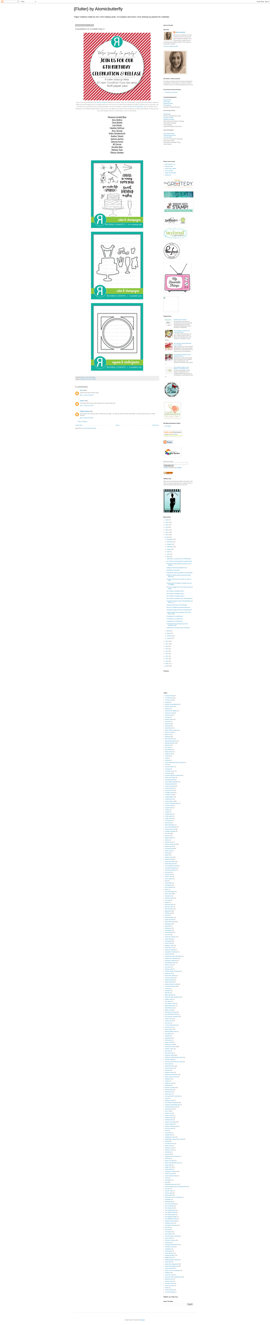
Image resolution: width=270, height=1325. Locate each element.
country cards (169, 805)
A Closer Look (169, 700)
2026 (167, 520)
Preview (165, 467)
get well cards (169, 906)
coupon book (169, 807)
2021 (167, 532)
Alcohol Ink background (172, 704)
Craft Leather (169, 816)
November (170, 542)
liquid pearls (168, 973)
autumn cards (169, 719)
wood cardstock (169, 1290)
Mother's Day (169, 1010)
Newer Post (79, 425)
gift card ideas (169, 909)
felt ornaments (169, 887)
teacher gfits (168, 1193)
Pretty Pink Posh (169, 1066)
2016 (167, 646)
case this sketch (169, 766)
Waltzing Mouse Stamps (172, 1259)
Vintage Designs (170, 1255)
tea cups (167, 1188)
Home (117, 425)
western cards (169, 1281)
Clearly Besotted (170, 779)
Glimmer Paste (169, 917)
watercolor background (171, 1264)
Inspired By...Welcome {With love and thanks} (179, 572)
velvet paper (168, 1251)
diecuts (167, 835)
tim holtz (167, 1227)
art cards (167, 717)
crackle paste (169, 814)
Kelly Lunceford (180, 32)
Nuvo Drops (168, 1029)
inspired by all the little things (173, 956)
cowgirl (167, 812)
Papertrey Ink (167, 100)
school (167, 1098)
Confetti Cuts (83, 379)
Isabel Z (82, 400)
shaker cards (168, 1115)
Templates (168, 1199)
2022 (167, 530)
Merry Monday (169, 995)
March (169, 633)
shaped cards (169, 1117)
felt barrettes (168, 883)
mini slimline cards (170, 1003)
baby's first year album (171, 730)
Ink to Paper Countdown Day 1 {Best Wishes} (179, 598)
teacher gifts (168, 1195)
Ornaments (168, 1040)
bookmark (168, 745)
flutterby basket (169, 898)
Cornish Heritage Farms (172, 803)
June (168, 554)
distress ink (168, 842)
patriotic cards (169, 1049)
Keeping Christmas (170, 960)
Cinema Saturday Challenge (173, 775)
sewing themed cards (171, 1107)
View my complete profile (170, 46)
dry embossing (169, 848)
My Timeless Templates (171, 1016)
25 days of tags (169, 695)
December (170, 539)
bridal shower (169, 751)
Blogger (142, 1320)
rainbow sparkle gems (171, 1074)
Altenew (167, 708)
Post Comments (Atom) (89, 428)
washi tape (168, 1262)
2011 (167, 658)
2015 (167, 649)
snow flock (168, 1132)
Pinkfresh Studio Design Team (173, 1057)
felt (166, 881)
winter (167, 1287)
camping (167, 760)
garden (167, 902)
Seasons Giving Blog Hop (172, 1105)
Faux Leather (169, 878)
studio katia (168, 1165)
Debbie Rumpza (84, 411)
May (168, 556)
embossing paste (170, 863)
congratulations (169, 797)
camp (166, 758)
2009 (167, 663)
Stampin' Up (168, 1148)
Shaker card (168, 1113)
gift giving (168, 911)
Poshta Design (169, 1059)
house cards (168, 943)
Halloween (168, 928)
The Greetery (167, 105)
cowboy (167, 810)
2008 (167, 666)
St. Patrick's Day (169, 1143)
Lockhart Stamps (170, 978)
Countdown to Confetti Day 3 (175, 616)
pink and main (169, 1053)
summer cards (169, 1173)
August (169, 549)
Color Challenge (170, 786)
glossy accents (169, 919)
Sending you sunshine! (173, 570)
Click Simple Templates (171, 782)
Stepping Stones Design (172, 1156)
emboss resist (169, 857)
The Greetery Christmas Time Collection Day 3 (182, 355)
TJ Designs (168, 1232)
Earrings (167, 853)
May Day (167, 993)
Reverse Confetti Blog (136, 106)
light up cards (169, 969)
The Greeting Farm (170, 1210)
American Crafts (169, 713)
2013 (167, 653)
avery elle (168, 721)
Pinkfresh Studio (168, 103)
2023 (167, 527)
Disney (167, 840)
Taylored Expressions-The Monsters (177, 605)
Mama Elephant (169, 980)
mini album (168, 1001)
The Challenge (169, 1206)
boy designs (168, 749)
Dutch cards (168, 851)
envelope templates (170, 868)
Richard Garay (169, 1089)
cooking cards (169, 799)
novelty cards (169, 1027)
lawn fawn (168, 967)
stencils (167, 1154)
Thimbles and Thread (171, 92)
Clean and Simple (170, 777)
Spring (167, 1141)
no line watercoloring (171, 1025)
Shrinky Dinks (169, 1120)
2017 (167, 644)
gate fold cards (169, 904)
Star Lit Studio (169, 170)
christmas (168, 773)
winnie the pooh (169, 1285)
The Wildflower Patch (171, 1219)
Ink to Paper (166, 101)
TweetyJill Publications (171, 1244)
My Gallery (168, 426)
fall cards (167, 872)
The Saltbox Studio (170, 1212)
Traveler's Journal (170, 1240)
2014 (167, 651)
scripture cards (169, 1100)
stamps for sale (169, 1150)
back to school (169, 732)
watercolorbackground (171, 1266)
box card (167, 747)
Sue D (81, 390)
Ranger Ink (168, 1079)
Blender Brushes (170, 743)
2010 (167, 661)
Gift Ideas (167, 913)
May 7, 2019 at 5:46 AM (86, 395)
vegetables (168, 1249)
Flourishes (168, 896)
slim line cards (169, 1128)
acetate (167, 702)
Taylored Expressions (169, 135)
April (168, 631)
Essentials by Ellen (170, 870)
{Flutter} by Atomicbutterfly (98, 9)
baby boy (167, 724)
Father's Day (168, 876)
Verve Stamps (169, 1253)
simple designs (169, 1124)
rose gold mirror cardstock (172, 1096)
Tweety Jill (168, 175)
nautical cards (169, 1020)
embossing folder (170, 861)
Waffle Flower (169, 1257)
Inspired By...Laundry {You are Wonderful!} (179, 559)
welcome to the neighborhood (173, 1277)
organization (168, 1038)
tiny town (167, 1229)
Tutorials (167, 1242)
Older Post (156, 425)
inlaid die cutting (169, 950)
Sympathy (168, 1180)
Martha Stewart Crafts (171, 984)
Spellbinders (167, 114)
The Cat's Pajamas (170, 1204)
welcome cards (169, 1275)
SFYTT (167, 1111)
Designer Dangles (170, 831)
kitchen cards (169, 965)
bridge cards (168, 754)
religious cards (169, 1083)
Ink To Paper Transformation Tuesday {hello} (179, 561)
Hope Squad (168, 939)
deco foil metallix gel (171, 827)
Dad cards (168, 823)
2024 (167, 525)
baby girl (167, 726)
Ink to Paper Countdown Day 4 (175, 591)
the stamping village (171, 1216)
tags (166, 1182)
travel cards (168, 1238)
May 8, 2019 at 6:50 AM (86, 418)
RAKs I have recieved (171, 1077)
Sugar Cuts (168, 1167)
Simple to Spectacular (171, 1126)
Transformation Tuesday (172, 1236)
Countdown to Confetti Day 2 (175, 619)
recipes (167, 1081)
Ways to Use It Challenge (172, 1270)
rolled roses (168, 1094)
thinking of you (169, 1223)
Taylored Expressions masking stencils (176, 1186)
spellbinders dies (170, 1137)
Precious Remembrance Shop (173, 1061)
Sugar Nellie (168, 1169)
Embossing (168, 859)
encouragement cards (171, 866)
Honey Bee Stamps (169, 133)
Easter (167, 855)
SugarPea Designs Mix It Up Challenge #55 (179, 610)
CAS (166, 764)
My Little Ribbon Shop (171, 1014)
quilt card (167, 1070)
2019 (167, 537)
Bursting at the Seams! (180, 319)
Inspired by (168, 954)
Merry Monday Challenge (172, 997)
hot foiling (168, 941)
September (170, 546)
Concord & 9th (167, 137)
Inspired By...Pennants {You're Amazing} (178, 627)
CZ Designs (168, 820)
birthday (167, 736)
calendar (167, 756)
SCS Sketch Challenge (171, 1102)
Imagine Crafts (169, 945)
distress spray (169, 846)
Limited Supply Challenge (172, 971)
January (169, 638)
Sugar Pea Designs (170, 173)
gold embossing (169, 921)
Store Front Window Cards (172, 1163)
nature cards (168, 1018)
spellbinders (168, 1135)
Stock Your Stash (170, 1160)
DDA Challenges (170, 825)
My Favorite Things (170, 1012)
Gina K (167, 915)
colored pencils (169, 788)
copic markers (169, 801)
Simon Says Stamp (170, 168)
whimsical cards (169, 1283)
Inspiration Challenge (171, 952)
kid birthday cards (170, 962)
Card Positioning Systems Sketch (174, 762)
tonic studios (168, 1234)
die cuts (167, 833)
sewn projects (169, 1109)
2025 (167, 522)
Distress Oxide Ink (170, 844)
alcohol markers (169, 706)
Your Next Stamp (170, 1292)
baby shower (168, 728)
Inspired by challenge (171, 958)
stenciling (168, 1152)
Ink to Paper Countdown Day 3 (175, 593)
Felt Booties (168, 885)
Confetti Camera (169, 792)
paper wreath (169, 1042)
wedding (167, 1272)
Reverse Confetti (102, 102)
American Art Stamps (171, 711)
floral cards (168, 893)
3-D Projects (168, 698)
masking (167, 988)
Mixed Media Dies (170, 1005)
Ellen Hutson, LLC (170, 164)
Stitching (167, 1158)
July (168, 551)
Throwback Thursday (171, 1225)
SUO (166, 1178)
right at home (169, 1092)
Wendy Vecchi (169, 1279)
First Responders (170, 891)
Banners (167, 734)
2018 (167, 641)
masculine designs (170, 986)
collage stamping (170, 784)
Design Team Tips (170, 829)
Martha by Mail (169, 982)
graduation (168, 924)
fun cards (167, 900)
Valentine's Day (169, 1247)
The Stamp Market (170, 1214)
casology (167, 769)
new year (167, 1023)
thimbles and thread (170, 1221)
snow (166, 1130)
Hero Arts (167, 934)
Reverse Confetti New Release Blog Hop (178, 607)
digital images (169, 838)
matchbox (168, 990)
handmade (168, 930)
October (169, 544)
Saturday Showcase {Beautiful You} (177, 567)
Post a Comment (82, 421)
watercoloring (169, 1268)
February (169, 636)
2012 (167, 656)
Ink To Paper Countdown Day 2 (175, 596)
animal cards (168, 715)
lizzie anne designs (170, 975)
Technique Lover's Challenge (173, 1197)
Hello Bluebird (169, 932)
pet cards (167, 1051)
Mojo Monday (169, 1008)
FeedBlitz (179, 467)
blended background (171, 741)
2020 (167, 534)
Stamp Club (168, 1145)
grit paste (167, 926)
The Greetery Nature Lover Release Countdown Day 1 (181, 368)
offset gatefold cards (171, 1031)
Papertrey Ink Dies (170, 1046)
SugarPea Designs (168, 119)
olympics (167, 1036)
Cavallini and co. (170, 771)
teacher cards (169, 1191)
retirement (168, 1085)
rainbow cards (169, 1072)
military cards (169, 999)
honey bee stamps (170, 937)
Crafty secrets (169, 818)
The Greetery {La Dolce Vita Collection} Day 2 (182, 331)
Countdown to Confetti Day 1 (175, 621)
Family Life (168, 874)
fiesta (166, 889)
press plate (168, 1064)
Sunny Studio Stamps (171, 1176)
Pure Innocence (169, 1068)
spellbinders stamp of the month (174, 1139)
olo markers (168, 1033)
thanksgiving (168, 1201)
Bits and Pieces (169, 739)
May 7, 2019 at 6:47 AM (86, 405)
